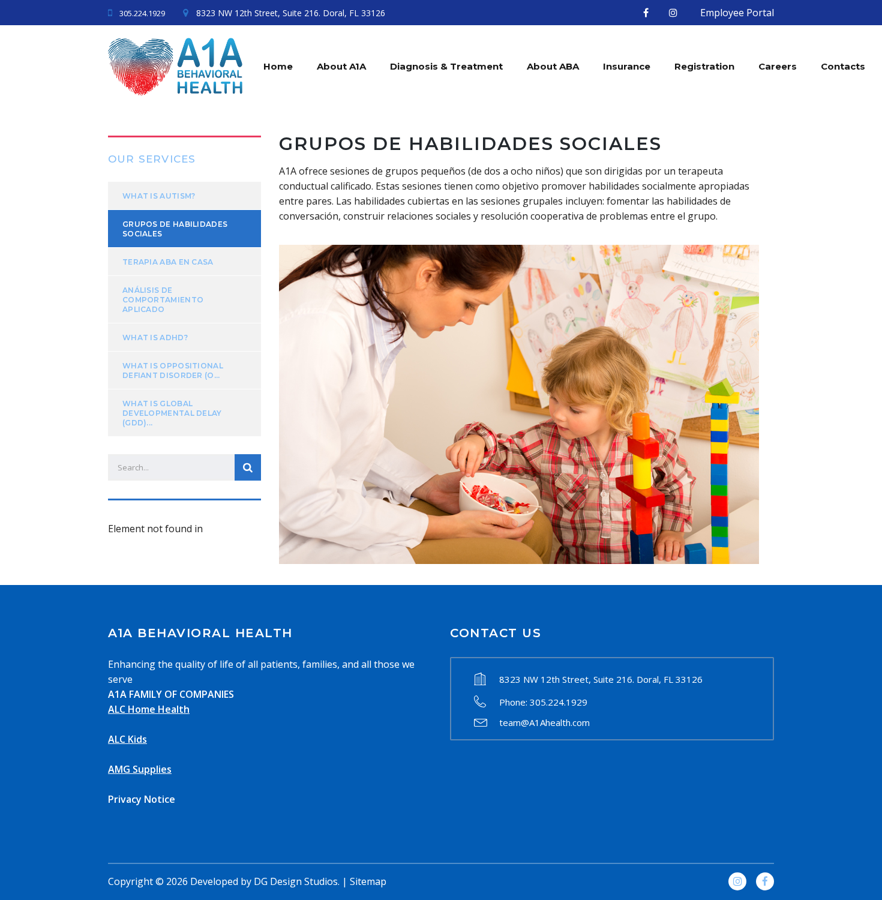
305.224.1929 (142, 13)
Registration (704, 66)
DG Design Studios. (297, 881)
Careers (777, 66)
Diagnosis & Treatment (446, 66)
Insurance (626, 66)
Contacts (843, 66)
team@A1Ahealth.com (544, 722)
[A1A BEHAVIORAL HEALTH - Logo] (175, 66)
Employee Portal (737, 12)
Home (278, 66)
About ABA (553, 66)
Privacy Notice (141, 799)
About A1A (341, 66)
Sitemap (368, 881)
